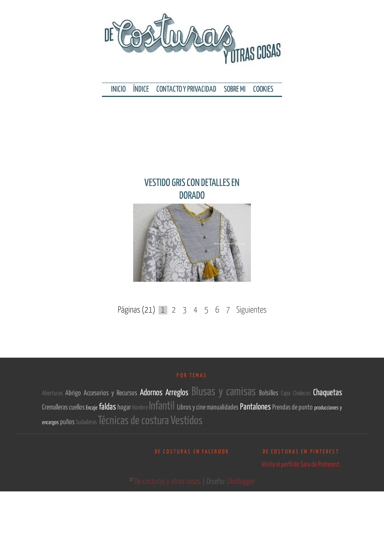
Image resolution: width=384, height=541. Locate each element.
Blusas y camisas (225, 391)
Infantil (163, 406)
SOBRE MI (235, 89)
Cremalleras (55, 407)
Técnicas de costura (134, 420)
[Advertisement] (192, 129)
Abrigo (74, 393)
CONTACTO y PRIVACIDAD (186, 89)
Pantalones (256, 407)
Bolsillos (270, 393)
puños (68, 422)
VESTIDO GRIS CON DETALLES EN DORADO (191, 189)
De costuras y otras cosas (168, 481)
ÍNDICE (141, 89)
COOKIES (263, 89)
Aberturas (53, 393)
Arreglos (178, 392)
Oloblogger (241, 481)
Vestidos (186, 420)
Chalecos (303, 393)
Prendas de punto (293, 407)
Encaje (92, 408)
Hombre (140, 408)
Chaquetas (327, 392)
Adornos (152, 392)
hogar (124, 407)
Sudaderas (87, 422)
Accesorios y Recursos (112, 393)
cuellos (77, 407)
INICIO (118, 89)
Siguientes (251, 310)
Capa (287, 393)
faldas (108, 407)
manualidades (223, 407)
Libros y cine (192, 407)
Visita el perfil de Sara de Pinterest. (301, 464)
